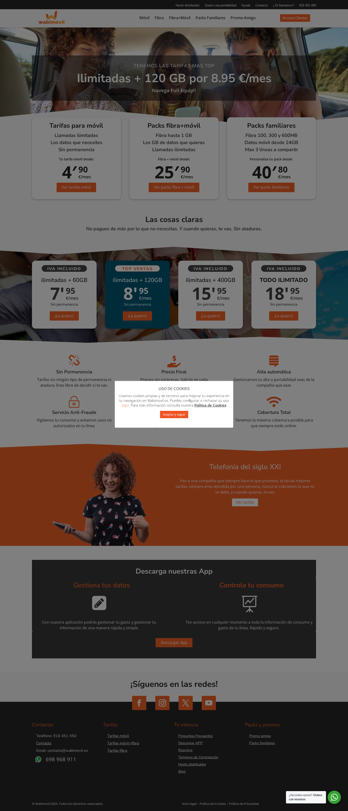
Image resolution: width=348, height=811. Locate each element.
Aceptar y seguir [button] (174, 414)
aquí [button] (125, 405)
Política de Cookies (210, 405)
